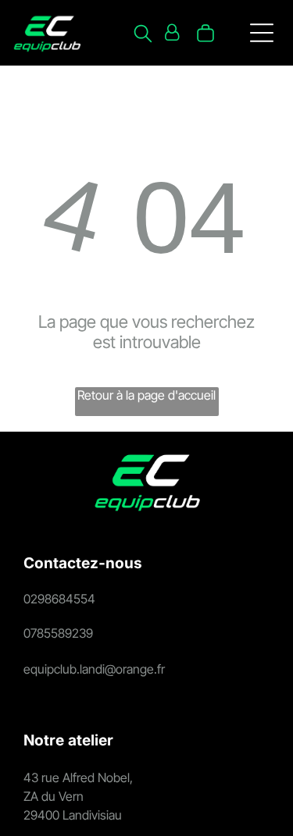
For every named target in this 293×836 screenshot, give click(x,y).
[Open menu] (261, 32)
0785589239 (58, 633)
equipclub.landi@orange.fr (94, 669)
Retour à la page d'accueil (146, 395)
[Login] (172, 32)
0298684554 (59, 599)
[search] (143, 34)
